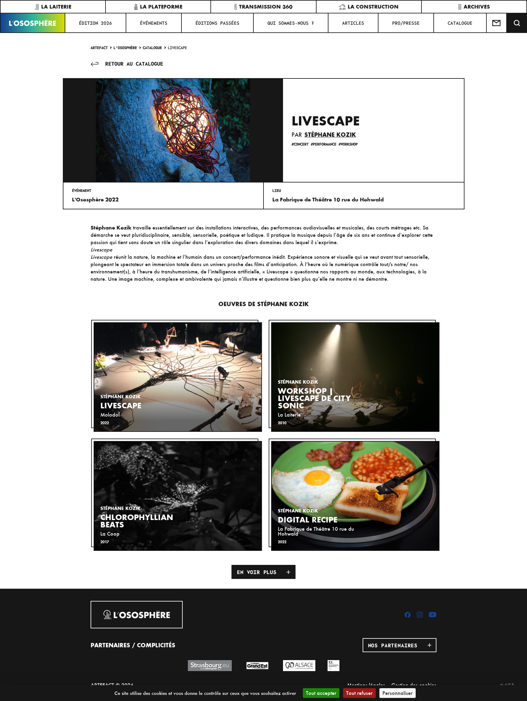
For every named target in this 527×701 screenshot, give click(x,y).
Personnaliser (397, 693)
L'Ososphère (125, 47)
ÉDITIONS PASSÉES (217, 23)
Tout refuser (359, 693)
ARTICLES (353, 23)
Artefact (99, 47)
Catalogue (152, 47)
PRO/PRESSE (406, 23)
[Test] (497, 23)
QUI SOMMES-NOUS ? (290, 23)
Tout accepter (321, 693)
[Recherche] (517, 23)
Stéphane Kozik (330, 134)
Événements (153, 23)
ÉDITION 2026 (95, 23)
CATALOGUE (460, 23)
